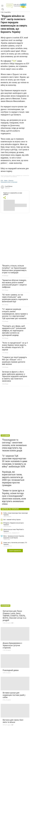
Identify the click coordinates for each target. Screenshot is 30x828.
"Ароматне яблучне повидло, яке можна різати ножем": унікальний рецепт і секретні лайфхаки (14, 283)
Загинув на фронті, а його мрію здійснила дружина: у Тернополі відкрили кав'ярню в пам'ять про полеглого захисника (14, 376)
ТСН (14, 61)
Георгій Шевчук (8, 186)
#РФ (2, 180)
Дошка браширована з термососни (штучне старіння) (12, 645)
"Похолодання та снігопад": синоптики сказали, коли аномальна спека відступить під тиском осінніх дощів (14, 445)
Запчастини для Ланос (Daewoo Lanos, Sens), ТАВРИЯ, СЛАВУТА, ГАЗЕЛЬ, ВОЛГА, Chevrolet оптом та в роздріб (14, 615)
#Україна (10, 180)
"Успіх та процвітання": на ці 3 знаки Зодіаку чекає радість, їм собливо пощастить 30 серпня (15, 346)
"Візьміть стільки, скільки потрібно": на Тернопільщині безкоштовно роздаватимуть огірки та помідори (14, 269)
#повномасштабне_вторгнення (9, 182)
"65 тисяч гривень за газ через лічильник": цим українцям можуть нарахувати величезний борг (15, 298)
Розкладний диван (11, 670)
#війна (6, 180)
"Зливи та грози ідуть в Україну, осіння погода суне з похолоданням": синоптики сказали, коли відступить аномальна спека (14, 497)
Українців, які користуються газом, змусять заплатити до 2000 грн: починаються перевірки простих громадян (13, 478)
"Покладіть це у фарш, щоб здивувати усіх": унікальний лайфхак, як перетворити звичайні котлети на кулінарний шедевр (14, 330)
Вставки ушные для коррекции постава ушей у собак (14, 695)
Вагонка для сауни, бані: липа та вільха (13, 721)
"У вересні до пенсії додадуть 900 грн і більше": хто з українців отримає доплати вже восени (14, 360)
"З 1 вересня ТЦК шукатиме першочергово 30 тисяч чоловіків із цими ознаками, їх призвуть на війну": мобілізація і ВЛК (14, 461)
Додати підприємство (15, 550)
